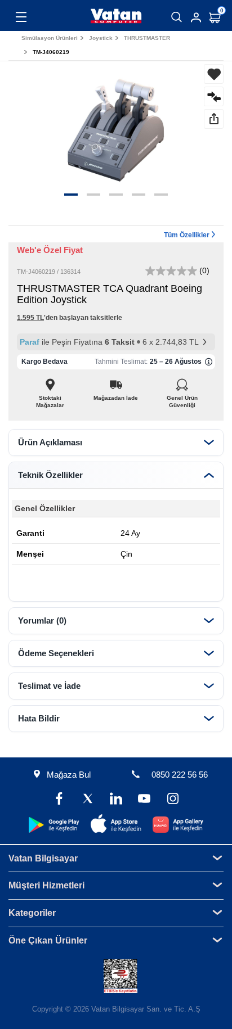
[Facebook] (59, 799)
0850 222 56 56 (179, 774)
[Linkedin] (116, 799)
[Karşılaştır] (214, 96)
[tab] (116, 442)
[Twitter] (88, 799)
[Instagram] (172, 799)
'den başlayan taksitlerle (69, 318)
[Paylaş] (214, 119)
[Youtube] (144, 799)
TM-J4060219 (51, 52)
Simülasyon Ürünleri (49, 38)
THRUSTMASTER (147, 38)
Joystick (101, 38)
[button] (71, 194)
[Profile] (196, 17)
